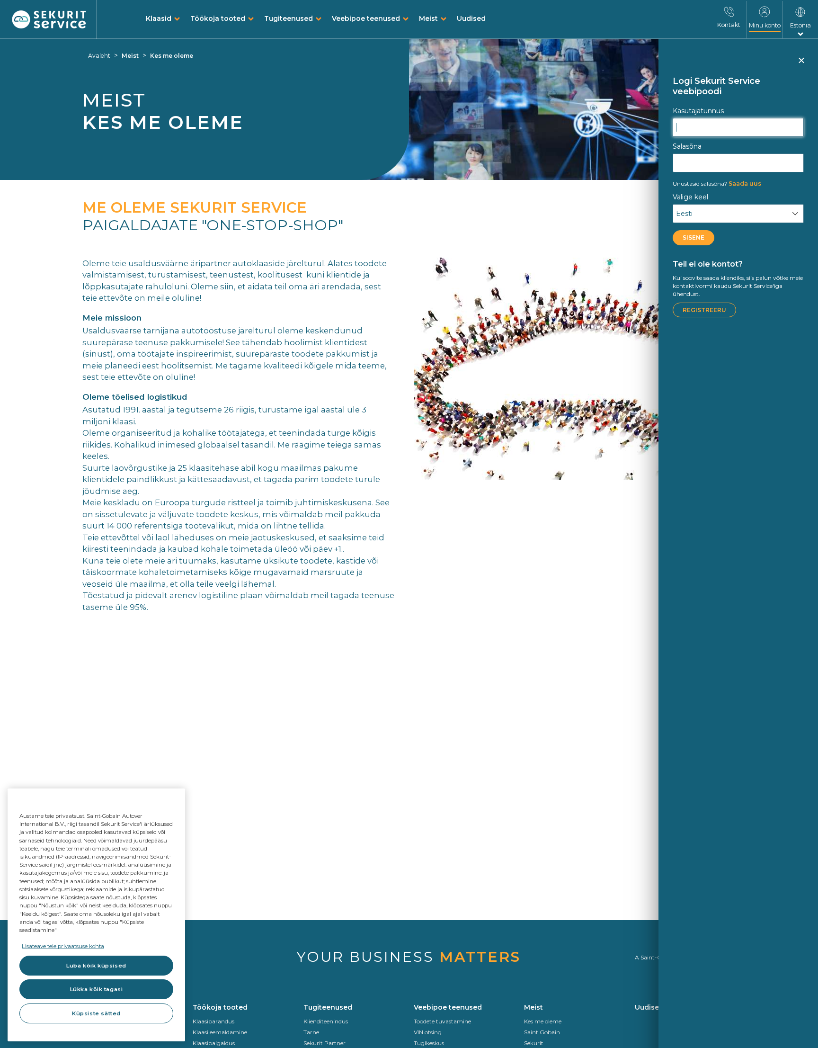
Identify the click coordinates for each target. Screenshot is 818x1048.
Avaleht (99, 55)
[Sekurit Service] (49, 20)
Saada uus (717, 183)
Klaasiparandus (213, 1021)
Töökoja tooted (217, 18)
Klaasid (158, 18)
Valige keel (690, 197)
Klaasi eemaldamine (220, 1032)
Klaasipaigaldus (214, 1043)
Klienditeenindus (325, 1021)
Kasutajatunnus (698, 111)
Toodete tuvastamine (442, 1021)
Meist (428, 18)
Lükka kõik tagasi (96, 989)
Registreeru (704, 310)
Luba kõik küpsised (96, 965)
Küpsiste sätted (96, 1013)
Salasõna (687, 146)
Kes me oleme (171, 55)
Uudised (471, 18)
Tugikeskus (429, 1043)
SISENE (693, 237)
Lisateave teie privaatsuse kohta (63, 946)
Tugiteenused (288, 18)
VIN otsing (428, 1032)
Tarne (311, 1032)
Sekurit (533, 1043)
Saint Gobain (542, 1032)
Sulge (801, 64)
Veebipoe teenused (366, 18)
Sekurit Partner (324, 1043)
